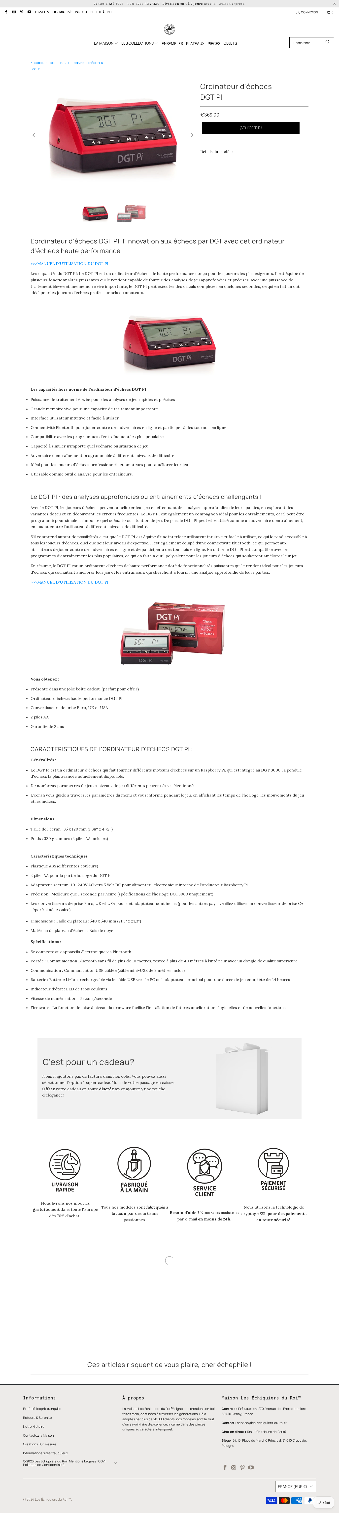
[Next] (192, 135)
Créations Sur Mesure (39, 1435)
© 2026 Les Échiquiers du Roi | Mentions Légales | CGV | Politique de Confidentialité (64, 1454)
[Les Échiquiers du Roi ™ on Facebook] (6, 12)
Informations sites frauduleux (45, 1444)
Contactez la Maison (38, 1426)
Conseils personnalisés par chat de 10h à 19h (73, 12)
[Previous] (34, 135)
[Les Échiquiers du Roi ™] (169, 29)
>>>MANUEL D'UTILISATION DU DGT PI (70, 263)
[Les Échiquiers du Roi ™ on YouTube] (29, 12)
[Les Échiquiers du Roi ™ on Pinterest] (21, 12)
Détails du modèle (216, 151)
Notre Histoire (33, 1417)
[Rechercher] (328, 42)
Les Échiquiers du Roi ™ (53, 1490)
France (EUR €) (292, 1477)
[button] (106, 43)
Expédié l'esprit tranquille (42, 1399)
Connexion (309, 12)
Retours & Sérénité (37, 1408)
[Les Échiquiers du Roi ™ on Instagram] (13, 12)
